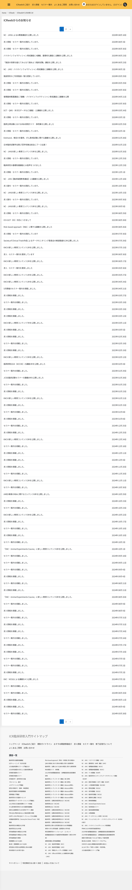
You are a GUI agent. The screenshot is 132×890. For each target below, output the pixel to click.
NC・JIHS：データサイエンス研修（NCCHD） (95, 816)
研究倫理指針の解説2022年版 (17, 835)
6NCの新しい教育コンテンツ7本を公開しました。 (24, 322)
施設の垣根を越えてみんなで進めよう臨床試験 (95, 838)
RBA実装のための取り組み (16, 850)
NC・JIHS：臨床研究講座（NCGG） (92, 794)
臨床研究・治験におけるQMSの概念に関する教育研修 (60, 766)
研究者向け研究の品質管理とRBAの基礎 (20, 847)
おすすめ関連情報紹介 (63, 744)
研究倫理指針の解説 (15, 838)
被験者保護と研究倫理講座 (53, 841)
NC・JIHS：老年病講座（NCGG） (91, 791)
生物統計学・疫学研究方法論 (17, 779)
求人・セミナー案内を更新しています (19, 254)
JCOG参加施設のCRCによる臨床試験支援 (21, 770)
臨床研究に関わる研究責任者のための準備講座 (58, 825)
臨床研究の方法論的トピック (17, 797)
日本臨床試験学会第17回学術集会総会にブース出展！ (25, 144)
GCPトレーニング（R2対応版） (18, 763)
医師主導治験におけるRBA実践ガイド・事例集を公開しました (29, 124)
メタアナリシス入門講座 (16, 785)
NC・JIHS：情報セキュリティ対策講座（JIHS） (59, 850)
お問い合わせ (74, 4)
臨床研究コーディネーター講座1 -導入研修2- (58, 782)
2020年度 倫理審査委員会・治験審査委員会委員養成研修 (98, 832)
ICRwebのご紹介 (23, 4)
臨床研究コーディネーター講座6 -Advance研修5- (59, 797)
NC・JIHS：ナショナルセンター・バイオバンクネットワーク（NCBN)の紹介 (102, 820)
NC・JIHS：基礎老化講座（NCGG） (92, 797)
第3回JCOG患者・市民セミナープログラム (94, 841)
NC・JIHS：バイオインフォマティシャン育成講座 (96, 825)
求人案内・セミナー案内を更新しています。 (22, 185)
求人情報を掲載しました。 (14, 295)
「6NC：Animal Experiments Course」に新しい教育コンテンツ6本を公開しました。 (38, 549)
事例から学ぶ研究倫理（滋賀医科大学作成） (58, 828)
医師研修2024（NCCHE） (52, 804)
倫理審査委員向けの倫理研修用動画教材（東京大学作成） (60, 836)
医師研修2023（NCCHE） (52, 807)
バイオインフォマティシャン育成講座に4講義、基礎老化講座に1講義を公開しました (38, 55)
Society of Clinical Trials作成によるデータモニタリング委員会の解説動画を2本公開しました (41, 240)
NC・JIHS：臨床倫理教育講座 (90, 810)
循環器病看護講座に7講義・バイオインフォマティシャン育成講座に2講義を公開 (36, 96)
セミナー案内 (46, 4)
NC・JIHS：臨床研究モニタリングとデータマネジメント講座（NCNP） (99, 777)
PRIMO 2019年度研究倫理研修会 (91, 828)
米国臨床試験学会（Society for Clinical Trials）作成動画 (24, 820)
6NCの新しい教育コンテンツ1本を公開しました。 (24, 247)
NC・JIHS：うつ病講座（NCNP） (91, 773)
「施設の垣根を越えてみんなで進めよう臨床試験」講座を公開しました (32, 62)
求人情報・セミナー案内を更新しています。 (22, 41)
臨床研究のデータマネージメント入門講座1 (21, 801)
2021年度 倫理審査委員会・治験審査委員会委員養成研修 (60, 774)
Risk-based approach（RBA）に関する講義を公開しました (28, 227)
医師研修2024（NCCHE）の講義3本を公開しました (24, 364)
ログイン (117, 4)
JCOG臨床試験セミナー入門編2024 (19, 766)
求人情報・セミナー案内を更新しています (21, 233)
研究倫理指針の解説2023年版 (17, 832)
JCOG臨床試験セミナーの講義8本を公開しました (24, 377)
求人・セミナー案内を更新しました (18, 268)
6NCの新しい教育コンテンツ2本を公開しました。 (24, 261)
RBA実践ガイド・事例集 (52, 770)
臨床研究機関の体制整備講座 (17, 791)
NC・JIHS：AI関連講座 (88, 813)
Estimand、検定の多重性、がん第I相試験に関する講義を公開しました (32, 137)
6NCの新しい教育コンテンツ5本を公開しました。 (24, 398)
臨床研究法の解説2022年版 (17, 825)
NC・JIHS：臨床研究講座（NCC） (55, 844)
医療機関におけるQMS (15, 841)
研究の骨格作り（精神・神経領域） (19, 788)
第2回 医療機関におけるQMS (18, 844)
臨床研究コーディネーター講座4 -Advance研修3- (59, 791)
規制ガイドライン (44, 744)
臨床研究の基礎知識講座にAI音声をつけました (22, 165)
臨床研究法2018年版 (15, 828)
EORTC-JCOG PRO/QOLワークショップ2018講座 (23, 816)
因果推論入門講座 (14, 794)
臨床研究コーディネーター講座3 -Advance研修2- (59, 788)
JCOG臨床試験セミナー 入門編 (90, 850)
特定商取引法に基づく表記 (32, 863)
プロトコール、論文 (15, 782)
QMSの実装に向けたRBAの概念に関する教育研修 (59, 763)
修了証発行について (104, 744)
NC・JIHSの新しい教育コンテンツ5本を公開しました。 (26, 151)
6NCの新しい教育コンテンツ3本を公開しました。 (24, 357)
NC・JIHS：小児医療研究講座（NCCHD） (94, 785)
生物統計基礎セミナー (15, 773)
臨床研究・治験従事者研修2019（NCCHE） (57, 819)
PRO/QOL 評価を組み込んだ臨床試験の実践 (21, 813)
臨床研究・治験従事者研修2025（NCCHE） (57, 801)
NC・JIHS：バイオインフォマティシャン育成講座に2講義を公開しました (33, 69)
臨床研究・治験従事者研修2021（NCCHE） (57, 813)
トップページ (14, 744)
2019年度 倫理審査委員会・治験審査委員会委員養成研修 (98, 835)
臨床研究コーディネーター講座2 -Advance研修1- (59, 785)
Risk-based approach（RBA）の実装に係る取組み (60, 760)
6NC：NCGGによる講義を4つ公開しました (21, 679)
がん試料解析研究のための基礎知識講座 (20, 807)
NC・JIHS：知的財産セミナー (90, 807)
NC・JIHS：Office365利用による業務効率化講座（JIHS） (59, 854)
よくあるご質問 (60, 4)
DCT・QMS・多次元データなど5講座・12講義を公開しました (29, 110)
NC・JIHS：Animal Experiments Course (93, 804)
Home (4, 13)
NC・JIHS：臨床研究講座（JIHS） (55, 847)
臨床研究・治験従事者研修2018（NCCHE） (57, 822)
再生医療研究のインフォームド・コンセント (58, 832)
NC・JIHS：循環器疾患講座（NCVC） (93, 766)
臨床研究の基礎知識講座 (16, 760)
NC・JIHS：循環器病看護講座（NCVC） (93, 770)
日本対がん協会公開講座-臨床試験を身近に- (94, 844)
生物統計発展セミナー (15, 776)
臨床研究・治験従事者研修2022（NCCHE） (57, 810)
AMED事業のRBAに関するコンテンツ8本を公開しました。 (27, 494)
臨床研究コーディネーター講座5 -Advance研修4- (59, 794)
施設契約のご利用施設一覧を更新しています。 (23, 76)
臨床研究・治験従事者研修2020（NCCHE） (57, 816)
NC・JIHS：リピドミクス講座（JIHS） (93, 760)
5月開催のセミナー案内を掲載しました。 (20, 288)
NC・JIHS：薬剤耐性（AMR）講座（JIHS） (94, 763)
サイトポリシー (14, 863)
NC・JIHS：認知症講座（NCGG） (91, 788)
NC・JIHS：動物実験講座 (89, 801)
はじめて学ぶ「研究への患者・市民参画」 (94, 847)
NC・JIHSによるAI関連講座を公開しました (21, 35)
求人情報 (35, 4)
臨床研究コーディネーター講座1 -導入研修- (57, 779)
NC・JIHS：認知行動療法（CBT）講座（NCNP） (96, 782)
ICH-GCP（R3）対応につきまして (17, 220)
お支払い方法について (51, 863)
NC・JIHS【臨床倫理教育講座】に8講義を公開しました (26, 179)
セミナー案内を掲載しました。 (16, 302)
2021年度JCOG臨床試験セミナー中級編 (20, 804)
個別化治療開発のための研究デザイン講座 (21, 810)
